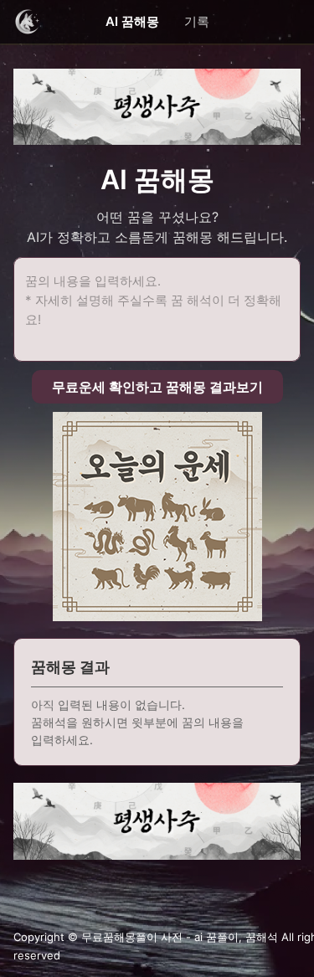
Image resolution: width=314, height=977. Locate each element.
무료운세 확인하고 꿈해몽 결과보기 (157, 386)
